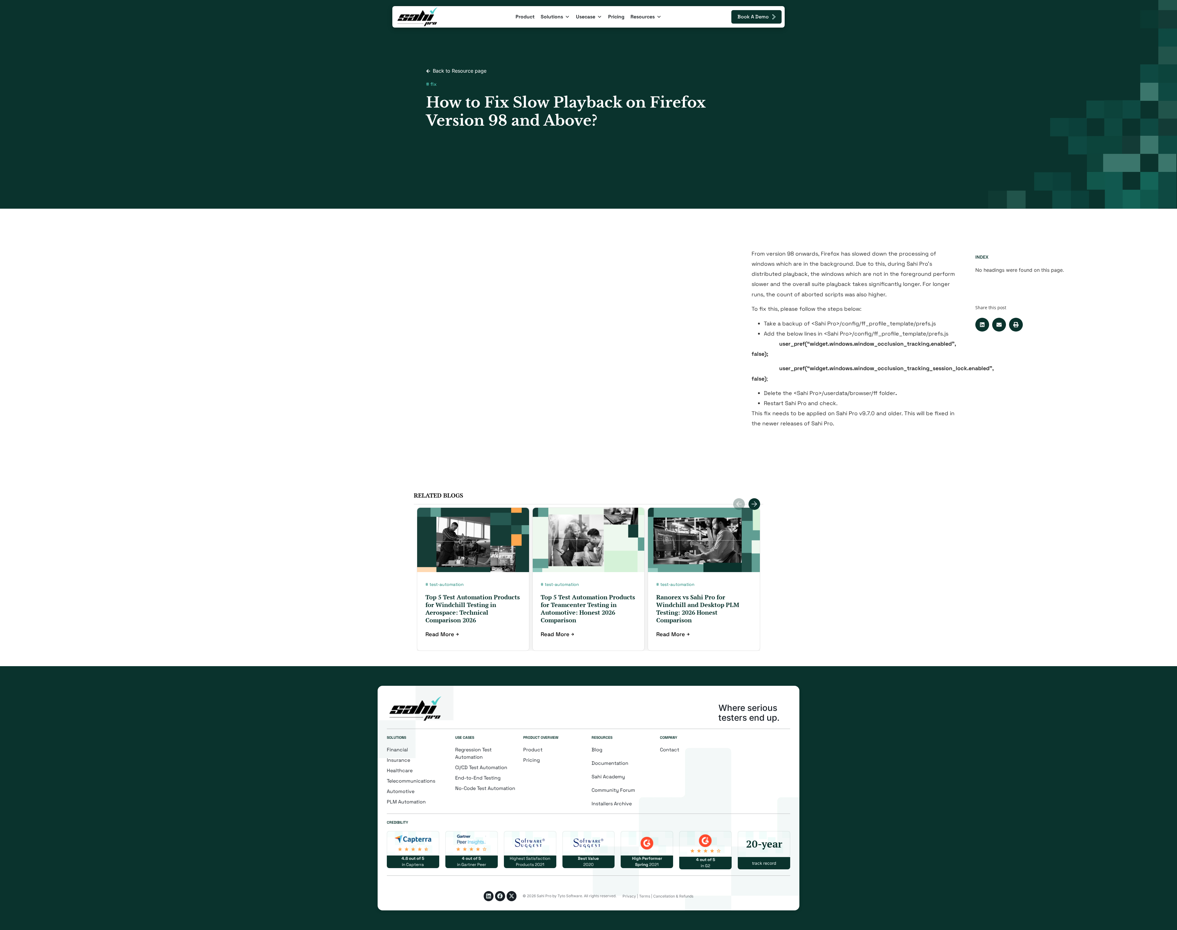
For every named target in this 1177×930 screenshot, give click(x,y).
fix (433, 84)
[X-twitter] (511, 896)
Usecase (585, 16)
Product (525, 16)
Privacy (629, 896)
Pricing (616, 16)
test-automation (446, 584)
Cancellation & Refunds (673, 896)
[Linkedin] (488, 896)
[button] (982, 325)
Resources (642, 16)
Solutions (552, 16)
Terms (644, 896)
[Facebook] (500, 896)
